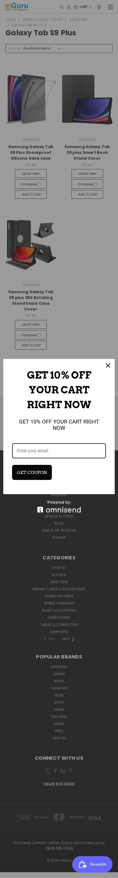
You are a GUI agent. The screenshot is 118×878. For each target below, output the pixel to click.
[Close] (108, 365)
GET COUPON (32, 472)
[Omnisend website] (59, 506)
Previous (8, 873)
